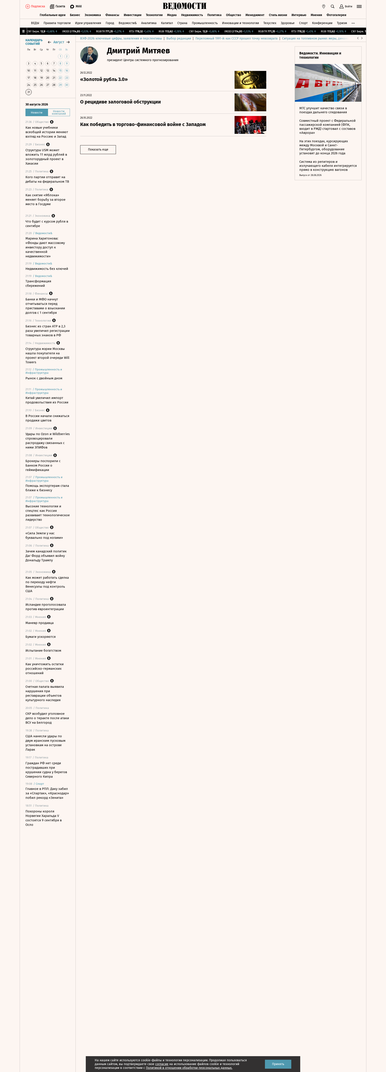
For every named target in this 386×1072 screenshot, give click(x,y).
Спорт (303, 23)
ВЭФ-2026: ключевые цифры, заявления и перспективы (121, 38)
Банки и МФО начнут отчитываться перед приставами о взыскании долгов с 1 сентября (45, 306)
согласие (161, 1064)
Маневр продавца (39, 623)
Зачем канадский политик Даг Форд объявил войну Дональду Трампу (46, 555)
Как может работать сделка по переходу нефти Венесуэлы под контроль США (47, 584)
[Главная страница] (185, 6)
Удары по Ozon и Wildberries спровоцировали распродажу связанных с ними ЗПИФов (47, 440)
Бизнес (75, 15)
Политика (214, 15)
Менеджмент (254, 15)
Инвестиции (132, 15)
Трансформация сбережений (38, 283)
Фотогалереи (336, 15)
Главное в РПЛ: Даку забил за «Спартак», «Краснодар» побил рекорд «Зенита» (47, 793)
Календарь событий (33, 42)
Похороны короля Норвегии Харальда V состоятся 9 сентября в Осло (43, 818)
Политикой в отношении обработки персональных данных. (189, 1068)
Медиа (172, 15)
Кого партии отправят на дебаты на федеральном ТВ (47, 179)
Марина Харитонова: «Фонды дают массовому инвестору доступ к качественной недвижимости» (45, 247)
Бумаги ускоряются (40, 637)
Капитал (167, 23)
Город (110, 23)
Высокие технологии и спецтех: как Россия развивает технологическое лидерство (47, 513)
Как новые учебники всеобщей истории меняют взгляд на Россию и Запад (46, 132)
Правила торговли (57, 23)
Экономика (93, 15)
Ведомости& (128, 23)
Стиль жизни (278, 15)
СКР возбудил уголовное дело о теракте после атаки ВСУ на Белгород (47, 718)
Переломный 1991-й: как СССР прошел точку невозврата (236, 38)
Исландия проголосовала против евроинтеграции (45, 607)
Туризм (342, 23)
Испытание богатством (43, 651)
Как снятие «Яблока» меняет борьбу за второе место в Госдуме (45, 199)
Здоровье (288, 23)
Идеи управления (88, 23)
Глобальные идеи (52, 15)
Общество (233, 15)
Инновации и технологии (240, 23)
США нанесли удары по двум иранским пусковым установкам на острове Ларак (45, 743)
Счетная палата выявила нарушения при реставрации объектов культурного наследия (44, 693)
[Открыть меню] (359, 6)
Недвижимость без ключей (46, 269)
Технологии (154, 15)
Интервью (299, 15)
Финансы (112, 15)
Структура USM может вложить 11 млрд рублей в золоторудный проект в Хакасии (46, 156)
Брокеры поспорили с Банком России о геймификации (43, 465)
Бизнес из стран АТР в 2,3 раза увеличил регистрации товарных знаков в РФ (47, 330)
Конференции (322, 23)
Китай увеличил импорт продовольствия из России (46, 400)
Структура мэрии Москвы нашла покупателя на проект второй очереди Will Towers (47, 355)
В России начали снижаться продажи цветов (47, 418)
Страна (182, 23)
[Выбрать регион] (323, 6)
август (58, 42)
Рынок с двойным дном (43, 378)
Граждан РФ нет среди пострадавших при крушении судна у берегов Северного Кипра (46, 770)
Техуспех (269, 23)
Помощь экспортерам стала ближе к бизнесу (47, 488)
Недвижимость (192, 15)
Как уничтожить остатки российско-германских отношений (44, 668)
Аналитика (149, 23)
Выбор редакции (178, 38)
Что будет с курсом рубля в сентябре (46, 223)
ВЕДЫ (35, 23)
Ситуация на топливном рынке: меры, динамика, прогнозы (325, 38)
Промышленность (205, 23)
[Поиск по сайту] (332, 6)
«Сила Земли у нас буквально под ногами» (44, 535)
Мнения (316, 15)
